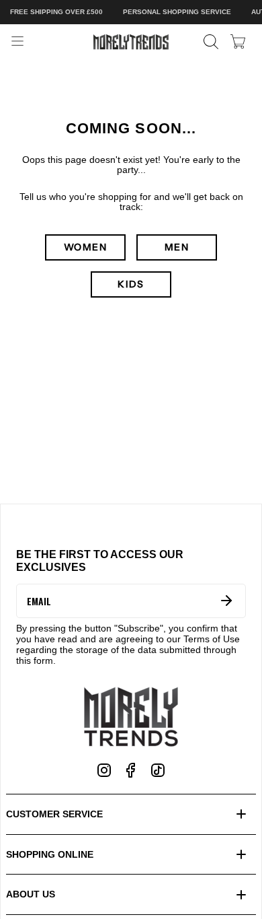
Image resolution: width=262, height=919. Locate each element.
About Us (30, 894)
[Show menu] (17, 41)
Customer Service (54, 814)
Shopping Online (49, 854)
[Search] (211, 41)
